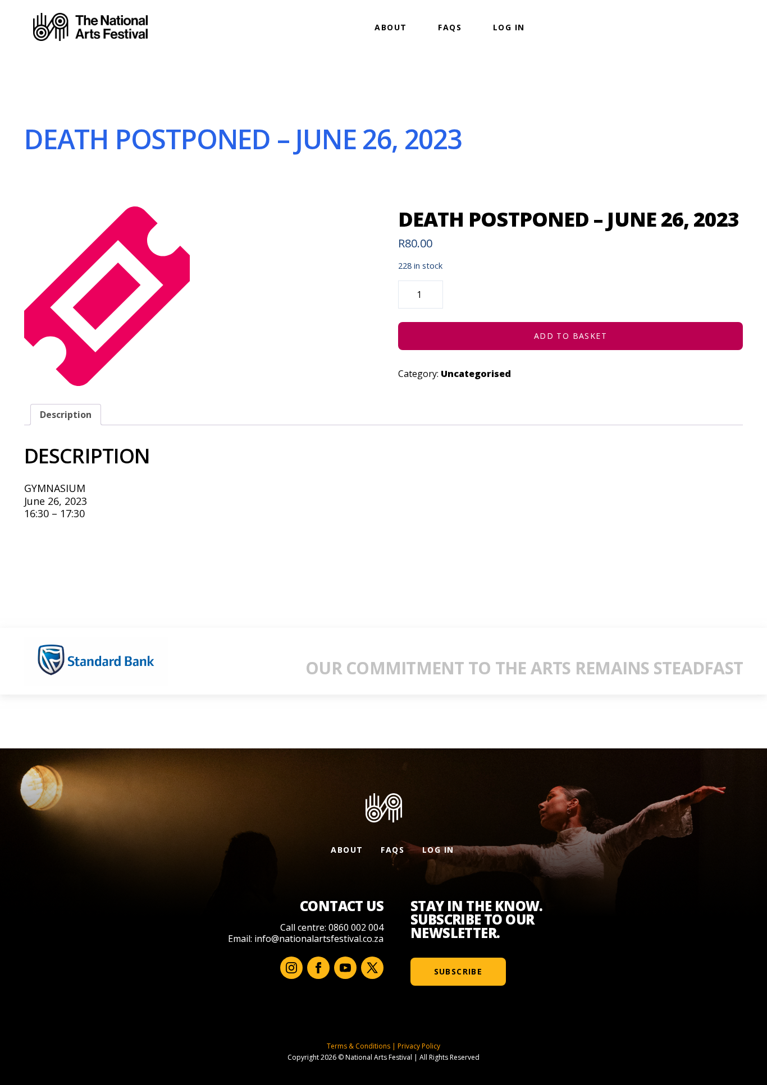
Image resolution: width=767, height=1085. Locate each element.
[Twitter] (372, 968)
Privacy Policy (419, 1046)
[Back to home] (90, 27)
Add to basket (570, 335)
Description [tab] (66, 414)
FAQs (450, 27)
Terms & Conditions (358, 1046)
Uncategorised (476, 373)
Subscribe (458, 971)
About (391, 27)
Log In (508, 27)
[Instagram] (291, 968)
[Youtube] (345, 968)
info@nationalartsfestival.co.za (318, 938)
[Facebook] (318, 968)
